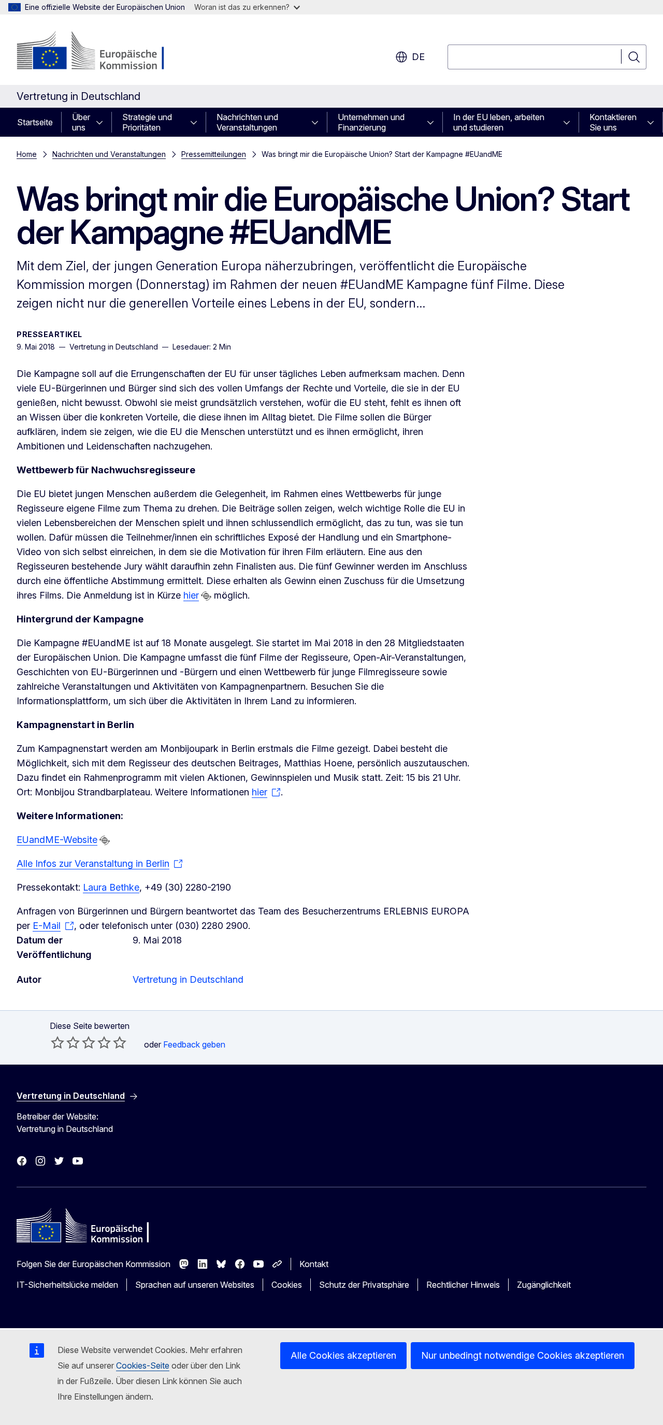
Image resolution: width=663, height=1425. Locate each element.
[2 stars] (65, 1042)
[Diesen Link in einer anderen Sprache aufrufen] (206, 596)
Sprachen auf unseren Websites (194, 1284)
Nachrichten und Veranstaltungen (247, 122)
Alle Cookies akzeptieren (343, 1355)
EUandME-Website (57, 839)
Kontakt (313, 1264)
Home (27, 154)
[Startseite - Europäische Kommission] (100, 51)
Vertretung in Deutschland (188, 979)
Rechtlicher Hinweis (463, 1284)
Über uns (81, 122)
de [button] (418, 56)
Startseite (35, 122)
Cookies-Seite (142, 1365)
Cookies (286, 1284)
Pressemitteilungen (213, 154)
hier (191, 595)
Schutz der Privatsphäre (364, 1284)
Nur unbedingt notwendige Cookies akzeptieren (522, 1355)
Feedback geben (194, 1044)
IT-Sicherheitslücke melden (67, 1284)
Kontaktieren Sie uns (613, 122)
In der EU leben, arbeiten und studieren (498, 122)
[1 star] (57, 1042)
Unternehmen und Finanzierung (371, 122)
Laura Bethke (111, 887)
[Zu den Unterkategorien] (102, 122)
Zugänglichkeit (544, 1284)
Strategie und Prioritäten (147, 122)
